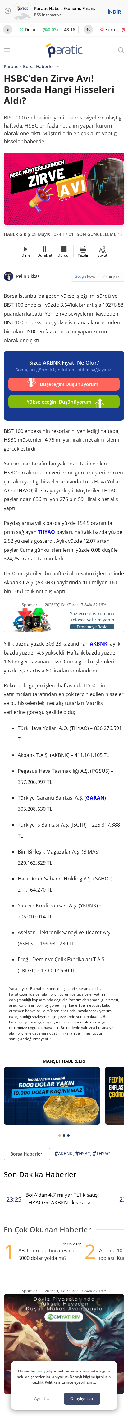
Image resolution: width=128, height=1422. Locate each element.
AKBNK (98, 643)
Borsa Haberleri (39, 66)
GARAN (95, 797)
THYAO (46, 532)
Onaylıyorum (82, 1398)
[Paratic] (64, 50)
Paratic (11, 66)
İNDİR (114, 12)
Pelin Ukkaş (28, 276)
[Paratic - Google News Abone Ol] (97, 279)
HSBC (82, 1153)
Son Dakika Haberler (40, 1174)
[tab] (59, 1135)
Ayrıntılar (42, 1398)
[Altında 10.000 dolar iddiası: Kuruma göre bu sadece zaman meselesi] (52, 1096)
